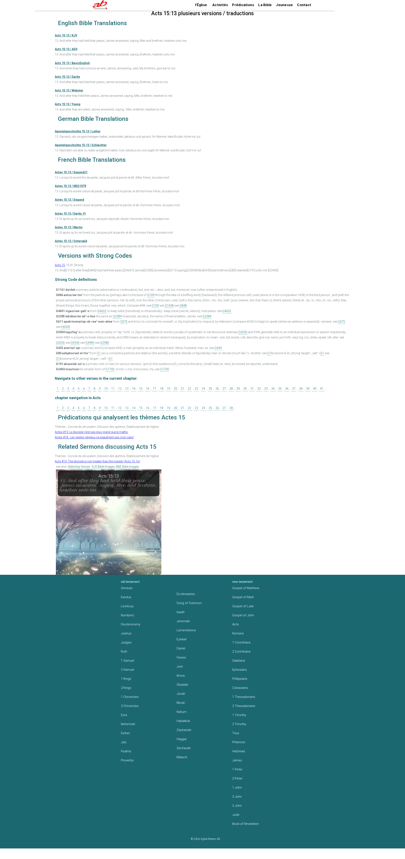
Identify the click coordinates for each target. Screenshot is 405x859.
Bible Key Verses (79, 466)
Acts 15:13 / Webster (69, 90)
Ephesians (239, 670)
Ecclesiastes (186, 594)
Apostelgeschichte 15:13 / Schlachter (81, 145)
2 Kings (126, 688)
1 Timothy (239, 715)
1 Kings (126, 679)
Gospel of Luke (243, 606)
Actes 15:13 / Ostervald (71, 241)
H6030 (65, 327)
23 (196, 388)
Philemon (238, 742)
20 (175, 388)
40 (314, 388)
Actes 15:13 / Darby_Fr (70, 213)
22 (189, 388)
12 (120, 388)
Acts (235, 624)
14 (133, 388)
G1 (99, 353)
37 (294, 388)
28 (231, 388)
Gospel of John (243, 615)
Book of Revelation (245, 824)
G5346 (75, 342)
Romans (238, 633)
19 (168, 388)
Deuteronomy (130, 624)
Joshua (126, 633)
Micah (181, 703)
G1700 (109, 369)
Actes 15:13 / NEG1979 (70, 186)
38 (300, 388)
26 (217, 388)
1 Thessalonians (243, 697)
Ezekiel (181, 639)
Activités (220, 5)
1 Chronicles (130, 697)
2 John (237, 796)
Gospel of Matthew (245, 588)
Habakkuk (183, 721)
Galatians (238, 660)
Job (123, 742)
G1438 (169, 305)
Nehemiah (128, 724)
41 (321, 388)
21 (182, 388)
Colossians (240, 688)
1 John (237, 787)
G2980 (104, 342)
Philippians (239, 679)
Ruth (124, 651)
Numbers (127, 615)
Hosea (181, 657)
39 (307, 388)
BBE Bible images (127, 466)
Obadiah (182, 685)
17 (154, 388)
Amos (181, 675)
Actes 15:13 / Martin (68, 227)
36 (287, 388)
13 (126, 388)
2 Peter (237, 778)
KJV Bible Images (103, 466)
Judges (126, 642)
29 (238, 388)
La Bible (265, 5)
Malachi (182, 757)
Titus (235, 733)
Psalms (126, 751)
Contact (304, 5)
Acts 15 (60, 265)
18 (161, 388)
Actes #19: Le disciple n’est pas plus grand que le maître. (91, 432)
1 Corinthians (241, 642)
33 (266, 388)
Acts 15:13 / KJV (66, 35)
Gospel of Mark (243, 597)
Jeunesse (284, 5)
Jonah (181, 694)
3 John (237, 806)
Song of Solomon (189, 603)
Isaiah (181, 612)
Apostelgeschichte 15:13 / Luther (78, 131)
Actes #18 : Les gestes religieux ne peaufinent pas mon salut (94, 437)
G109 (150, 295)
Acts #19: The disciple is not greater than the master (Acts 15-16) (97, 461)
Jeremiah (183, 621)
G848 (183, 305)
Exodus (126, 597)
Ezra (124, 715)
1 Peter (237, 769)
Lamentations (186, 630)
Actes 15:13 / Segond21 (71, 172)
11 (113, 388)
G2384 (117, 316)
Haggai (181, 739)
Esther (125, 733)
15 (140, 388)
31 (252, 388)
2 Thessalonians (243, 706)
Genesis (126, 588)
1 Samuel (127, 660)
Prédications (243, 5)
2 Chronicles (130, 706)
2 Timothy (239, 724)
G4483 (89, 342)
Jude (235, 815)
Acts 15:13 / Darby (67, 76)
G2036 (242, 332)
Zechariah (184, 748)
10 (106, 388)
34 (273, 388)
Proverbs (127, 760)
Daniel (181, 648)
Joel (180, 666)
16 (147, 388)
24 (203, 388)
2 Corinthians (241, 651)
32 (259, 388)
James (237, 760)
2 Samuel (127, 670)
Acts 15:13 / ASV (66, 49)
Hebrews (238, 751)
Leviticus (127, 606)
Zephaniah (184, 730)
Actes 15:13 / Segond (69, 199)
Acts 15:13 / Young (67, 104)
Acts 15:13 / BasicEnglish (72, 63)
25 (210, 388)
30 (245, 388)
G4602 (101, 311)
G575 (123, 321)
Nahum (181, 712)
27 (224, 388)
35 (280, 388)
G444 (218, 348)
